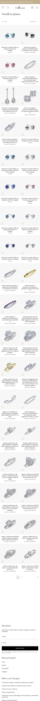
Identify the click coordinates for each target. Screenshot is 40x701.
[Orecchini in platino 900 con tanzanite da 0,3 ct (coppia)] (10, 186)
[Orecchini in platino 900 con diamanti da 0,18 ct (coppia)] (30, 245)
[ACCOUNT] (32, 7)
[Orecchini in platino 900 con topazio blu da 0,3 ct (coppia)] (10, 35)
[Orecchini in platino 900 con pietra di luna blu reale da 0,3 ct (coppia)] (30, 156)
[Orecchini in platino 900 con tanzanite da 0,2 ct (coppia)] (10, 245)
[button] (7, 7)
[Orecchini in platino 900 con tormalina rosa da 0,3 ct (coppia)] (10, 65)
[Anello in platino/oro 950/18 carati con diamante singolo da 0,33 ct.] (30, 554)
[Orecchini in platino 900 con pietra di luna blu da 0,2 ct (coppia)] (30, 216)
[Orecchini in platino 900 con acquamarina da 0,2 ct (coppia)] (10, 216)
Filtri (5, 21)
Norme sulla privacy (27, 651)
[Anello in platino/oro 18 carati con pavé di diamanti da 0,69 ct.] (30, 524)
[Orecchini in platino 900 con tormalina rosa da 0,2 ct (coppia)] (30, 186)
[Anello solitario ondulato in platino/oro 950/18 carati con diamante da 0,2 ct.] (10, 127)
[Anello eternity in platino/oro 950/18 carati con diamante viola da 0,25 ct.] (10, 304)
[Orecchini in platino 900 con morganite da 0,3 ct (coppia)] (30, 127)
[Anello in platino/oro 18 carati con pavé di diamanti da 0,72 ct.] (10, 554)
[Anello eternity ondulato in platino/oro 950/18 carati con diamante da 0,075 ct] (10, 273)
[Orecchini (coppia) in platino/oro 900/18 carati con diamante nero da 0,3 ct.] (30, 35)
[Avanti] (32, 577)
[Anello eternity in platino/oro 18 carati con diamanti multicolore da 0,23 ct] (30, 273)
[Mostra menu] (3, 7)
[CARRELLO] (37, 7)
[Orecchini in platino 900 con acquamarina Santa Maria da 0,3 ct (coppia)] (10, 156)
